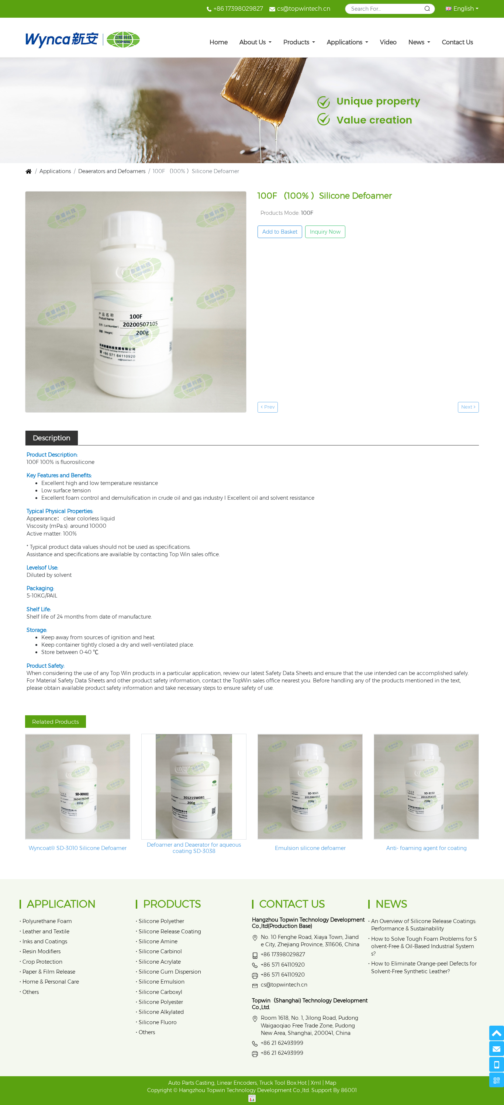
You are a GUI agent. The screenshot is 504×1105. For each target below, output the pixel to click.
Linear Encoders (237, 1083)
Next (467, 407)
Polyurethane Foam (47, 921)
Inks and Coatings (45, 941)
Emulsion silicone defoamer (310, 848)
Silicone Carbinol (160, 951)
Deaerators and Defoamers (111, 171)
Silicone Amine (158, 941)
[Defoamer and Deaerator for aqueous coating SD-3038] (194, 786)
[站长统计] (252, 1098)
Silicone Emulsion (161, 981)
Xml (316, 1083)
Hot (302, 1083)
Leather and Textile (46, 931)
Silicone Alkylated (161, 1012)
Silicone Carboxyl (160, 992)
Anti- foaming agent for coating (426, 848)
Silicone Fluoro (158, 1022)
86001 (349, 1090)
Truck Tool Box (277, 1083)
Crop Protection (42, 961)
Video (388, 42)
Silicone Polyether (161, 921)
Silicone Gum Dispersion (170, 971)
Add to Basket (279, 231)
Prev (269, 407)
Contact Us (457, 42)
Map (330, 1083)
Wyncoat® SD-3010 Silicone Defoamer (78, 848)
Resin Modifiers (42, 951)
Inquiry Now (325, 231)
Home (219, 42)
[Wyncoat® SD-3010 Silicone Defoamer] (77, 786)
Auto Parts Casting (191, 1083)
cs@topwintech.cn (303, 8)
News (417, 42)
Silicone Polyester (161, 1002)
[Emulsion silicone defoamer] (310, 786)
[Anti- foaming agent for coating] (426, 786)
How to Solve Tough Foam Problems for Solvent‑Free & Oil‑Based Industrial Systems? (424, 946)
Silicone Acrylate (160, 961)
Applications (345, 42)
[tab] (51, 438)
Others (31, 992)
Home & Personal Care (51, 981)
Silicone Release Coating (170, 931)
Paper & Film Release (49, 971)
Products (297, 42)
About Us (253, 42)
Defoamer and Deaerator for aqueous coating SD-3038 (194, 848)
